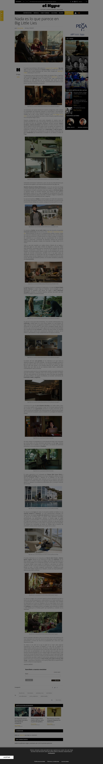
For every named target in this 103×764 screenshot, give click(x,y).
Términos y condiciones (53, 761)
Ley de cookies (65, 761)
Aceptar (7, 757)
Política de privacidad (39, 761)
